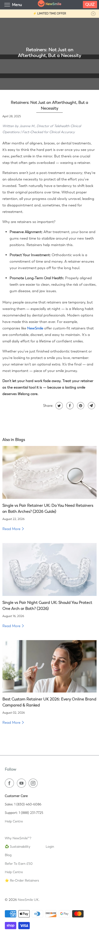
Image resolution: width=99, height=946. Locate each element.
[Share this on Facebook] (69, 405)
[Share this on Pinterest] (80, 405)
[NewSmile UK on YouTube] (22, 783)
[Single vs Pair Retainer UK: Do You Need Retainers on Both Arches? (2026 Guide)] (49, 472)
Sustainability (20, 846)
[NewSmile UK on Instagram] (34, 783)
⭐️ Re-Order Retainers (22, 880)
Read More (11, 528)
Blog (8, 855)
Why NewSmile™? (18, 838)
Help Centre (14, 821)
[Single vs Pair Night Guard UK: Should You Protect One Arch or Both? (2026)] (49, 569)
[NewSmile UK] (49, 4)
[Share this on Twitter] (58, 405)
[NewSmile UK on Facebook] (10, 783)
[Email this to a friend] (91, 405)
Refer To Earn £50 (19, 863)
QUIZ (90, 4)
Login (50, 846)
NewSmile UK (28, 899)
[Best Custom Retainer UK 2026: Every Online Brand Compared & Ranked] (49, 666)
